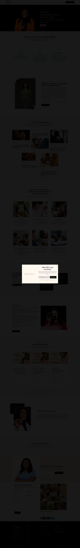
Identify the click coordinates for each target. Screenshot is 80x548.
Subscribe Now (53, 277)
